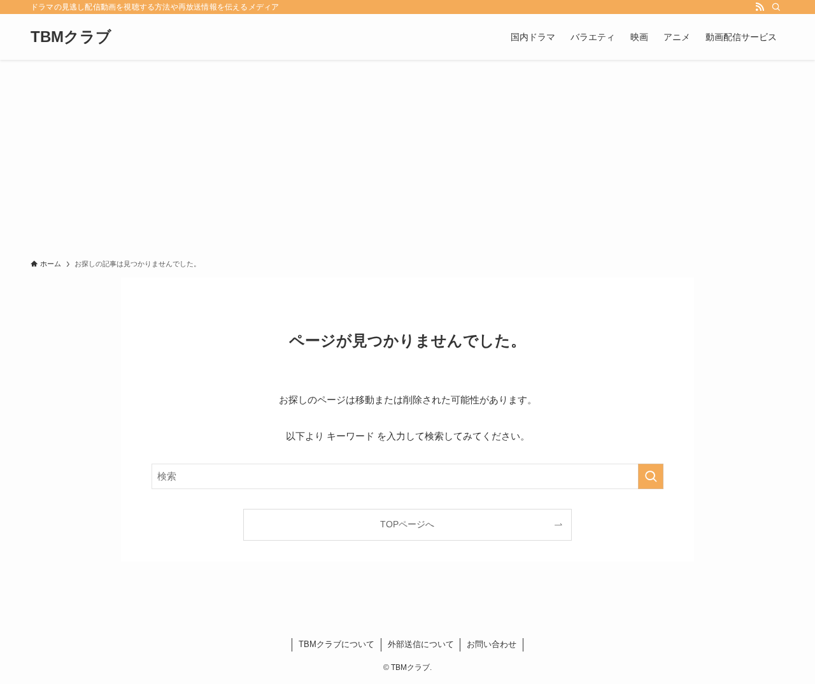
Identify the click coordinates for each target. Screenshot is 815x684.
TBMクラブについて (336, 644)
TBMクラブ (71, 37)
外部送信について (421, 644)
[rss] (759, 7)
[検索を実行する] (650, 476)
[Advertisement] (407, 155)
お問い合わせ (491, 644)
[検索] (776, 7)
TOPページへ (407, 524)
